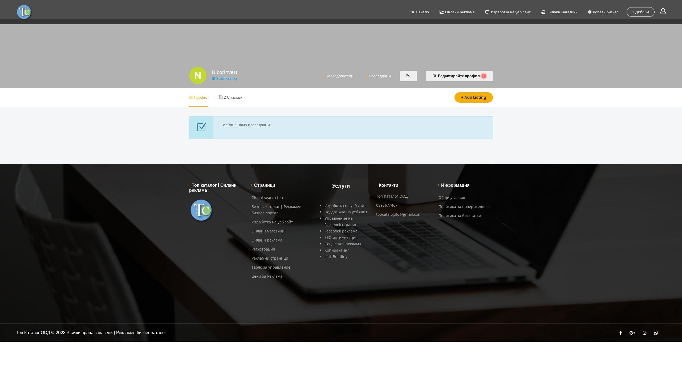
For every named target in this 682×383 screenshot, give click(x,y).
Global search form (268, 197)
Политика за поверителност (464, 206)
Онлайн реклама (460, 12)
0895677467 (386, 205)
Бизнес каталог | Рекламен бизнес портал (276, 209)
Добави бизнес (606, 12)
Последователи (338, 75)
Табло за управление (270, 267)
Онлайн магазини (562, 12)
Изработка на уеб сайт (510, 12)
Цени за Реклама (266, 276)
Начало (422, 12)
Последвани (378, 75)
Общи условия (452, 197)
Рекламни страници (269, 258)
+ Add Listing (473, 97)
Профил (200, 97)
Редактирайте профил (459, 75)
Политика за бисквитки (460, 215)
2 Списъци (232, 97)
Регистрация (263, 249)
